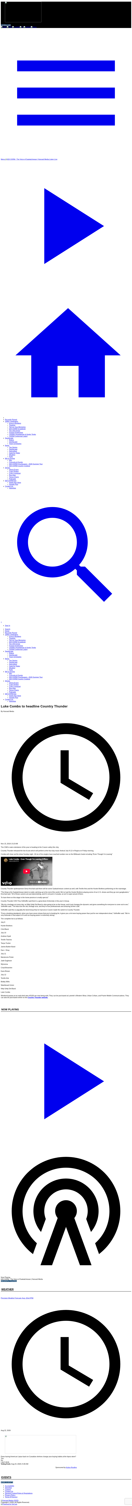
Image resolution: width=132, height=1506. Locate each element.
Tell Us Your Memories (17, 427)
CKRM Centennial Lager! (18, 436)
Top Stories (13, 447)
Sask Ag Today (14, 453)
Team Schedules (15, 444)
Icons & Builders (15, 423)
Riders (11, 440)
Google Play (13, 484)
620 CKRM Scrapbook (17, 429)
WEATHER (7, 1289)
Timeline (12, 425)
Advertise (12, 488)
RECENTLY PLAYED (9, 1281)
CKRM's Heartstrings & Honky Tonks (22, 434)
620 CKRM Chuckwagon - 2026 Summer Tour (26, 464)
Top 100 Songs (14, 431)
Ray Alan (12, 475)
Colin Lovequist (15, 473)
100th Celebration (11, 421)
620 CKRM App (10, 481)
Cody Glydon (14, 471)
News (7, 445)
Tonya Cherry (14, 477)
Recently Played (11, 419)
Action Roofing (71, 1467)
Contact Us (9, 486)
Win (10, 460)
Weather (12, 455)
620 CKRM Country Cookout (19, 466)
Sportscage (9, 438)
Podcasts (12, 479)
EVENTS (6, 1477)
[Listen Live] (66, 1080)
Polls (11, 457)
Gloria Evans (14, 469)
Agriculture (13, 451)
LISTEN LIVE (6, 25)
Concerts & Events (16, 462)
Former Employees (16, 432)
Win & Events (10, 458)
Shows (7, 468)
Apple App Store (15, 482)
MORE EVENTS (7, 1482)
